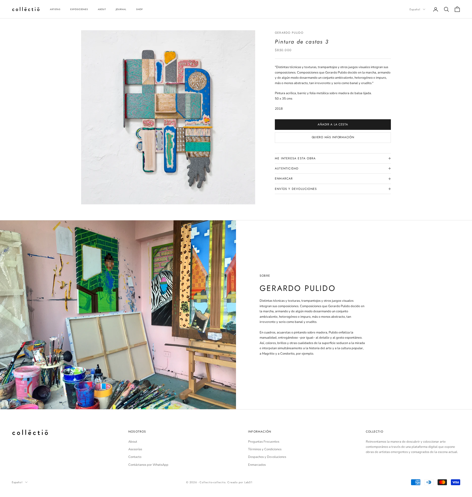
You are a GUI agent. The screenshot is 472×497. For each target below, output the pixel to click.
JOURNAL (121, 9)
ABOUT (102, 9)
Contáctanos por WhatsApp (148, 465)
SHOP (139, 9)
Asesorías (135, 449)
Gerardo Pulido (289, 32)
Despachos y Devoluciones (267, 457)
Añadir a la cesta (333, 124)
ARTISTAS (55, 9)
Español (415, 9)
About (132, 441)
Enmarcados (257, 465)
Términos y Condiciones (264, 449)
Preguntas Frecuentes (263, 441)
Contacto (134, 457)
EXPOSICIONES (79, 9)
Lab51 (248, 482)
